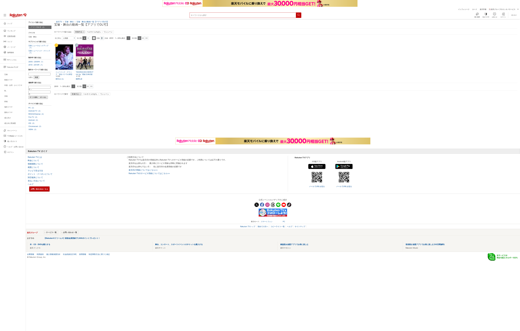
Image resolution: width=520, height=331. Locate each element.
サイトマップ (300, 226)
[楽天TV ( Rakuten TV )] (18, 16)
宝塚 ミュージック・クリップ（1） (39, 52)
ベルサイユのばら (94, 32)
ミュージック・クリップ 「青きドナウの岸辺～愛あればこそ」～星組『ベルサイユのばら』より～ (64, 74)
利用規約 (40, 254)
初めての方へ (263, 226)
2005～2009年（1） (36, 62)
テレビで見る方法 (35, 170)
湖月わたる (60, 79)
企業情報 (30, 254)
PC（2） (31, 108)
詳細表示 (102, 38)
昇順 (84, 38)
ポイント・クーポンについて (40, 174)
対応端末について (35, 177)
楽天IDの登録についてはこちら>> (143, 170)
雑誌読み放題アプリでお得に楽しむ (294, 244)
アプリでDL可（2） (38, 27)
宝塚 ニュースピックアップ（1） (38, 47)
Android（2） (33, 120)
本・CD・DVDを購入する (40, 244)
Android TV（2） (34, 111)
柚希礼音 (79, 79)
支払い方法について (36, 181)
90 (146, 38)
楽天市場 (483, 9)
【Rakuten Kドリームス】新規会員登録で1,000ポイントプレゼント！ (72, 238)
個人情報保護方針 (53, 254)
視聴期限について (35, 164)
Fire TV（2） (33, 117)
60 (143, 38)
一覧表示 (94, 38)
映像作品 (78, 32)
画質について (33, 167)
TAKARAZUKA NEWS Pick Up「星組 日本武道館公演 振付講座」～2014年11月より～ (84, 74)
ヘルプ (30, 184)
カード (474, 9)
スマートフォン (266, 221)
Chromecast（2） (35, 126)
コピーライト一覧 (278, 226)
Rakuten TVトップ (248, 226)
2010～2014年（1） (36, 65)
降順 (88, 38)
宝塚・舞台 (69, 22)
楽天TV (59, 22)
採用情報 (82, 254)
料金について (33, 160)
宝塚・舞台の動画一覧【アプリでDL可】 (93, 22)
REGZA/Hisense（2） (36, 114)
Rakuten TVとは (35, 157)
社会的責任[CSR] (70, 254)
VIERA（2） (32, 129)
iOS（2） (31, 123)
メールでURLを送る (317, 186)
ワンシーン (108, 32)
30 (139, 38)
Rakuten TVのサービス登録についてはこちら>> (149, 173)
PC (284, 221)
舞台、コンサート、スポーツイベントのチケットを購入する (179, 244)
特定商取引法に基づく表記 (99, 254)
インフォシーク (463, 9)
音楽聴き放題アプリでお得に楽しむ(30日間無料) (425, 244)
